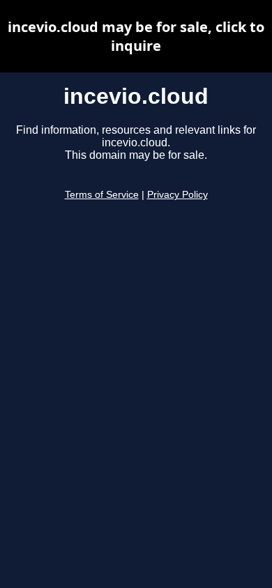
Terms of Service (102, 194)
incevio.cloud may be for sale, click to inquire (136, 36)
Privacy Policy (177, 194)
